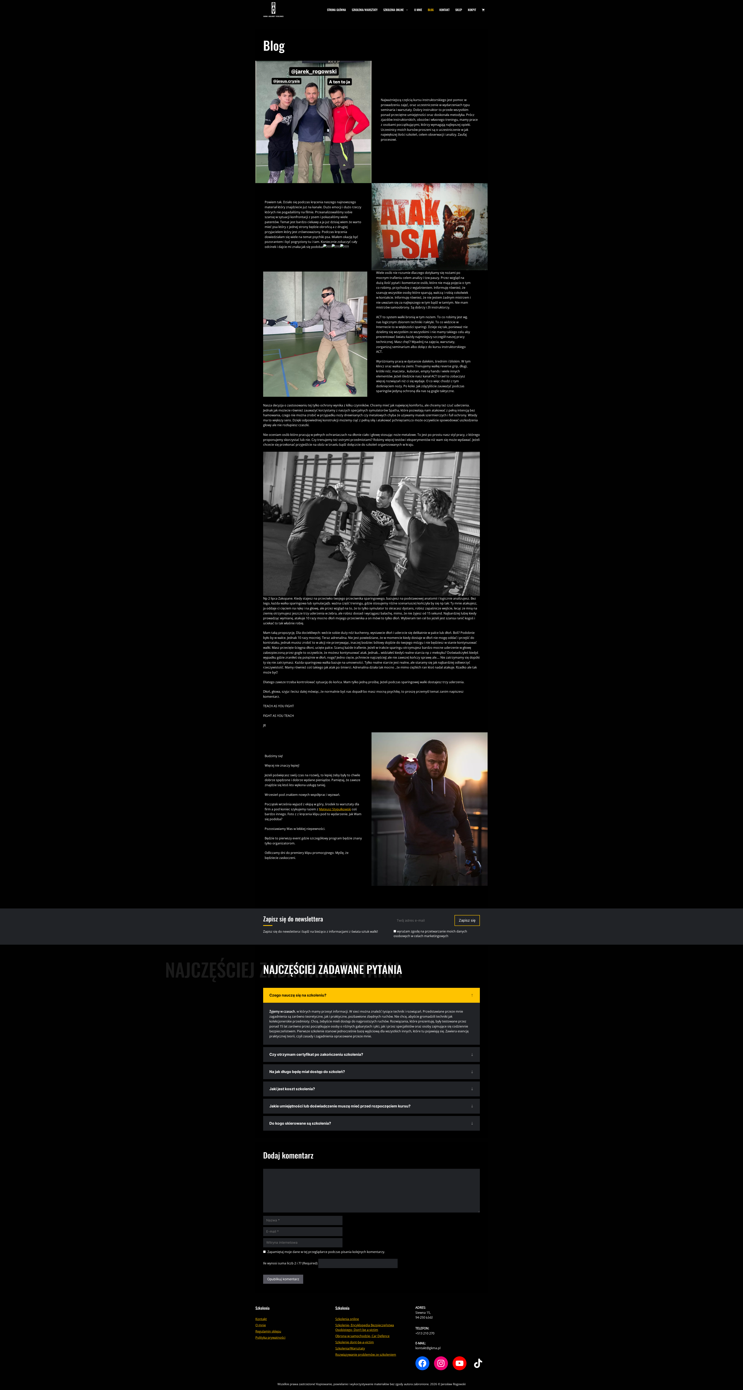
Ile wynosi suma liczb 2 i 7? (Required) (290, 1263)
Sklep (458, 10)
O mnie (418, 10)
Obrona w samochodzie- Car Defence (362, 1336)
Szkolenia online (393, 10)
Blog (431, 10)
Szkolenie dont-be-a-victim (354, 1342)
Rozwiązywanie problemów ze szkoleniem (365, 1354)
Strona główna (336, 10)
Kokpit (472, 10)
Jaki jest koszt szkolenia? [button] (292, 1089)
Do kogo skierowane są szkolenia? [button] (300, 1123)
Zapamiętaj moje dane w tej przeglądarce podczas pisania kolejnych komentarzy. (326, 1252)
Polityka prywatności (270, 1337)
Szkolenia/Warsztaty (364, 10)
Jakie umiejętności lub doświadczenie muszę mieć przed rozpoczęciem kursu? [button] (340, 1106)
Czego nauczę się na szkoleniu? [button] (297, 995)
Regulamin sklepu (268, 1331)
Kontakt (444, 10)
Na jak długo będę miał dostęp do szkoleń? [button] (307, 1071)
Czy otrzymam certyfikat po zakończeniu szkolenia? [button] (316, 1054)
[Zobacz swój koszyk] (483, 9)
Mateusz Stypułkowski (335, 809)
